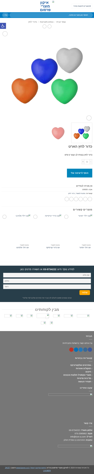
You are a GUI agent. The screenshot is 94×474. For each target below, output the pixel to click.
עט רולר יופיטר (85, 247)
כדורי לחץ (32, 22)
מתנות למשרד (80, 193)
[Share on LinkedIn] (67, 199)
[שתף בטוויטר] (81, 199)
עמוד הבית (61, 22)
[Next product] (50, 26)
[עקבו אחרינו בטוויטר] (81, 350)
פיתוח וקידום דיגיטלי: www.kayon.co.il (31, 468)
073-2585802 (81, 433)
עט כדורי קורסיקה (53, 247)
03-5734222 (49, 269)
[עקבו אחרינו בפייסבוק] (90, 350)
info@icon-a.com (78, 437)
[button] (3, 6)
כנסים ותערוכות (46, 22)
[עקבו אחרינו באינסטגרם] (85, 350)
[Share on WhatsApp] (90, 199)
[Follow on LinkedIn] (76, 350)
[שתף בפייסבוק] (85, 199)
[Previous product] (45, 26)
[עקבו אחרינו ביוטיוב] (71, 350)
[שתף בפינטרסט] (71, 199)
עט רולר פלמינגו (22, 247)
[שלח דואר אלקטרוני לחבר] (76, 199)
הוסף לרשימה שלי (79, 173)
